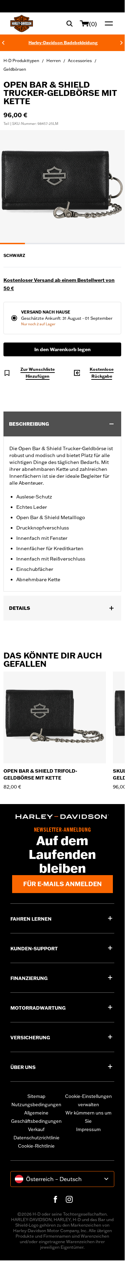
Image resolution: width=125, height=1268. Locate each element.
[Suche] (69, 23)
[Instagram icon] (69, 1199)
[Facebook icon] (55, 1199)
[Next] (121, 42)
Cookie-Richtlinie (36, 1146)
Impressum (88, 1129)
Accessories (80, 60)
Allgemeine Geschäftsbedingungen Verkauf (36, 1121)
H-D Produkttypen (21, 60)
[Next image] (111, 187)
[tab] (12, 243)
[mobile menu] (107, 23)
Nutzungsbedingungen (36, 1104)
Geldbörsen (14, 69)
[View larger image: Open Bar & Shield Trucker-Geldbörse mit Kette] (62, 186)
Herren (53, 60)
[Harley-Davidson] (62, 816)
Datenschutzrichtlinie (37, 1137)
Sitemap (36, 1096)
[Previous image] (14, 187)
